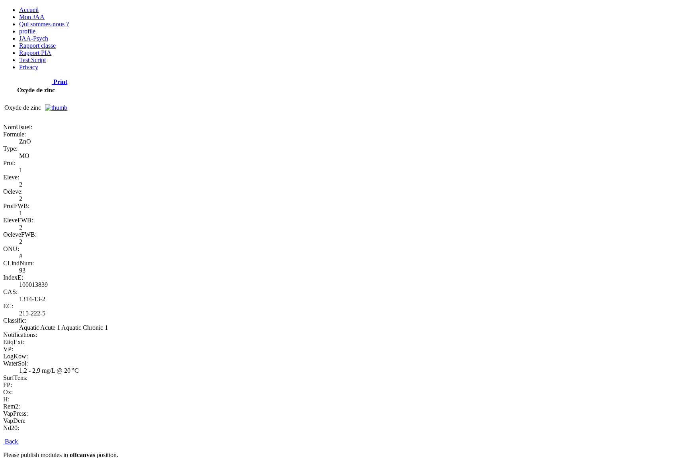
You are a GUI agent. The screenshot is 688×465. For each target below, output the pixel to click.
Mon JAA (32, 17)
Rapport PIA (35, 52)
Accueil (29, 9)
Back (10, 441)
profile (27, 31)
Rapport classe (37, 45)
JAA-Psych (33, 38)
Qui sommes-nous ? (44, 24)
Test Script (32, 59)
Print (59, 81)
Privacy (28, 67)
